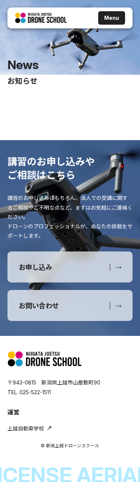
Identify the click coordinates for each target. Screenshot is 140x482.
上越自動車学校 (25, 428)
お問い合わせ (39, 306)
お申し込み (35, 267)
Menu (111, 18)
